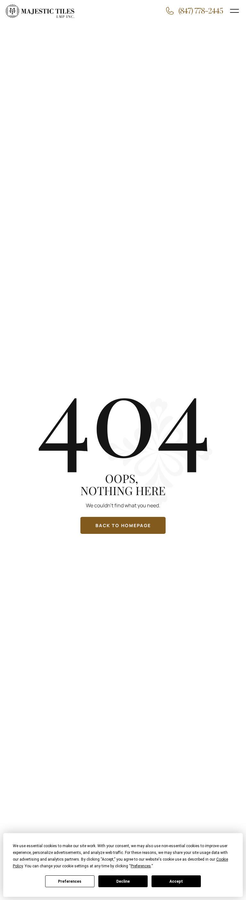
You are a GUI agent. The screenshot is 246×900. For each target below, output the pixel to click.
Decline (123, 881)
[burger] (234, 10)
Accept (176, 881)
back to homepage (123, 525)
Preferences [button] (141, 866)
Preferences (69, 881)
